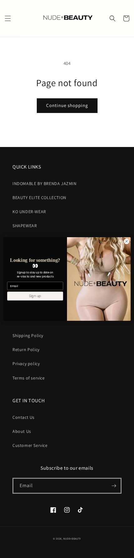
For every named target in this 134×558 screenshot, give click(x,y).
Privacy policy (26, 363)
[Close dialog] (126, 241)
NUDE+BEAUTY (72, 538)
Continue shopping (67, 105)
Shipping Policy (27, 335)
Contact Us (23, 417)
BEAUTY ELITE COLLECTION (39, 197)
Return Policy (26, 349)
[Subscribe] (114, 486)
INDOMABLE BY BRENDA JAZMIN (44, 183)
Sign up (35, 296)
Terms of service (28, 378)
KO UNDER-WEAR (29, 211)
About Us (21, 431)
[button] (8, 18)
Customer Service (30, 445)
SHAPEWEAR (24, 225)
